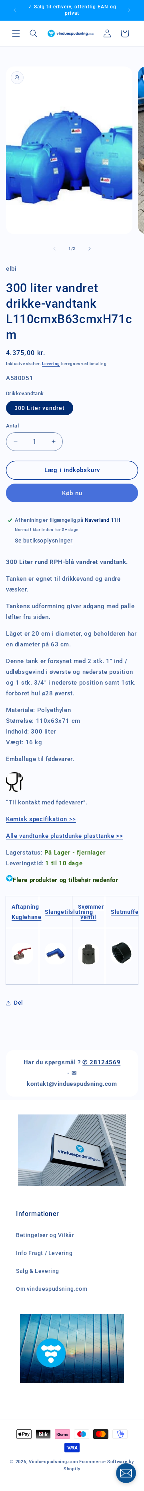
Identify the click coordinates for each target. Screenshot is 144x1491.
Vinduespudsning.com (53, 1461)
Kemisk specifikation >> (41, 819)
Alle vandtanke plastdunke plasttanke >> (64, 835)
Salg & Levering (37, 1271)
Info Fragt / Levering (44, 1253)
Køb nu (72, 493)
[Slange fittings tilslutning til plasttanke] (55, 964)
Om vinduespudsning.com (51, 1289)
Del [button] (18, 1002)
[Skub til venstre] (54, 249)
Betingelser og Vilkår (45, 1235)
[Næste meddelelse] (129, 10)
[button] (16, 33)
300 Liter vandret (39, 408)
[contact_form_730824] (126, 1473)
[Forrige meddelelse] (15, 10)
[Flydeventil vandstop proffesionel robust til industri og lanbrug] (89, 939)
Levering (51, 363)
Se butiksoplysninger (44, 540)
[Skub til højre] (89, 249)
